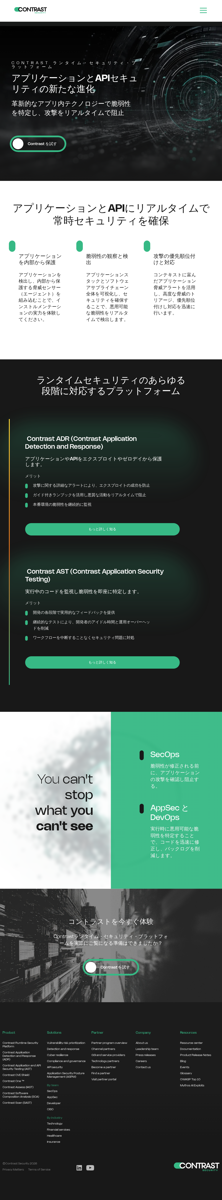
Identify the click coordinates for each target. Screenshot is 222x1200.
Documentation (190, 1049)
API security (55, 1067)
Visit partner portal (103, 1079)
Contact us (143, 1067)
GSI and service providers (108, 1055)
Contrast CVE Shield (16, 1075)
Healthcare (54, 1136)
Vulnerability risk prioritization (66, 1043)
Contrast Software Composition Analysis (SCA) (21, 1095)
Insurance (53, 1142)
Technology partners (105, 1061)
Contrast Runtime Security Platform (20, 1045)
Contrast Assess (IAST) (18, 1087)
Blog (183, 1061)
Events (184, 1067)
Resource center (191, 1043)
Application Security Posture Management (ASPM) (66, 1075)
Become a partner (103, 1067)
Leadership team (147, 1049)
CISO (50, 1109)
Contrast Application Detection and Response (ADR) (19, 1056)
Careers (141, 1061)
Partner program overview (109, 1043)
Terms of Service (39, 1169)
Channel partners (103, 1049)
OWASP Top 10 (190, 1079)
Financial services (58, 1129)
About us (142, 1043)
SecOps (52, 1091)
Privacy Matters (13, 1169)
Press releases (146, 1055)
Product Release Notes (195, 1055)
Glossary (186, 1073)
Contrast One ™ (13, 1081)
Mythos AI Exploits (192, 1085)
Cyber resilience (57, 1055)
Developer (54, 1103)
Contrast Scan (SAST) (17, 1103)
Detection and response (63, 1049)
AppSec (52, 1097)
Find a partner (100, 1073)
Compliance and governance (66, 1061)
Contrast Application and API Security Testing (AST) (22, 1067)
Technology (54, 1123)
